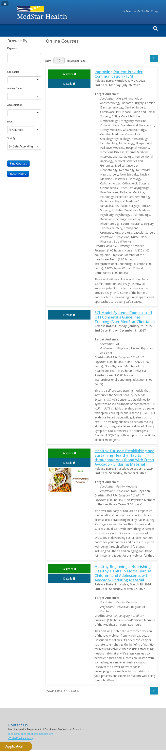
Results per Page (76, 60)
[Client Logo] (43, 20)
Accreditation (14, 104)
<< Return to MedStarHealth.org (140, 11)
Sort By (11, 138)
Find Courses (18, 163)
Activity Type (14, 88)
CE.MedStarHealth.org (20, 738)
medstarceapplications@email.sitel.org (30, 734)
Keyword (12, 48)
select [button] (37, 80)
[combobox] (21, 79)
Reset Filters (18, 174)
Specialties (13, 71)
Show (48, 60)
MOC (10, 121)
